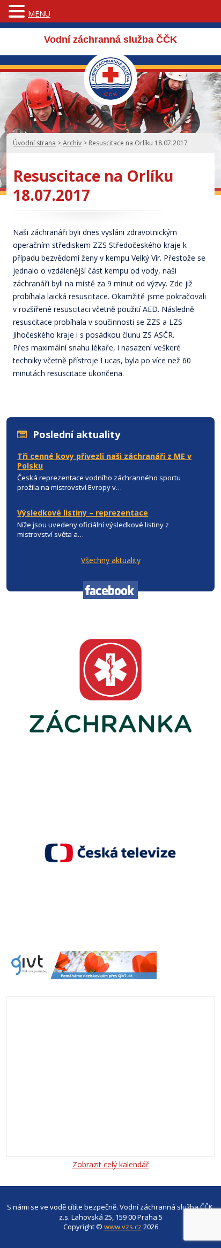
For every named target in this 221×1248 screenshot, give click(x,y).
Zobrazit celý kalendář (110, 1164)
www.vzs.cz (123, 1226)
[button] (18, 11)
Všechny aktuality (111, 560)
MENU (39, 14)
